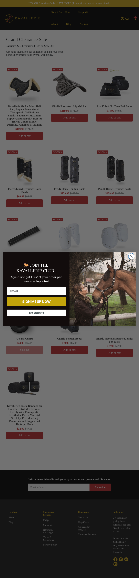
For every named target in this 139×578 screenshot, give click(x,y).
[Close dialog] (131, 256)
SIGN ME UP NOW (36, 301)
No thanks (36, 313)
